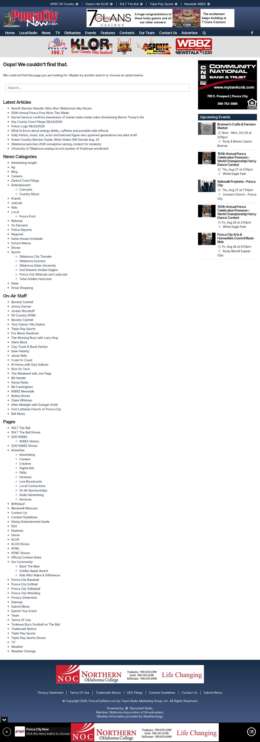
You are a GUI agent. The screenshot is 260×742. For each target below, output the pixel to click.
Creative (25, 464)
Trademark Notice (23, 629)
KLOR (15, 539)
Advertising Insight (24, 163)
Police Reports (21, 230)
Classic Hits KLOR (97, 4)
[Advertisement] (160, 18)
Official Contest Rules (26, 557)
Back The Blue (29, 566)
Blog (14, 172)
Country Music (29, 194)
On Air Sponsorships (33, 490)
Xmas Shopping (22, 288)
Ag (13, 167)
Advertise (189, 33)
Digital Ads (26, 468)
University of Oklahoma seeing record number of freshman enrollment (59, 148)
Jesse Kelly (19, 355)
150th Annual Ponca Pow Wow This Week (40, 113)
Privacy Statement (24, 597)
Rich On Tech (20, 369)
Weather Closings (23, 651)
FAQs (23, 472)
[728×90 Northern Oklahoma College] (145, 732)
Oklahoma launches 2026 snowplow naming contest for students (56, 144)
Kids (14, 207)
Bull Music (18, 414)
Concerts (25, 189)
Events (90, 33)
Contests (126, 33)
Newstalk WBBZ (195, 4)
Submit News (20, 606)
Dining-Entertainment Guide (30, 522)
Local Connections (32, 486)
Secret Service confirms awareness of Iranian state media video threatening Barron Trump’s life (77, 117)
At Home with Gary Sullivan (29, 364)
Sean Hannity (20, 351)
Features (108, 33)
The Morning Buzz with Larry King (34, 338)
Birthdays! (18, 504)
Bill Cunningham (22, 387)
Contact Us (168, 33)
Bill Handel (18, 378)
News (46, 33)
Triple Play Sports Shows (28, 638)
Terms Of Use (21, 620)
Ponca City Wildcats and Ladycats (43, 274)
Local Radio (28, 33)
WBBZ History (29, 441)
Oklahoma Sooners (32, 261)
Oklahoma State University (37, 265)
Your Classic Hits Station (28, 324)
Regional (17, 234)
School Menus (21, 243)
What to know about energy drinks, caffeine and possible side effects (59, 131)
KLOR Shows (20, 544)
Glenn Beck (19, 342)
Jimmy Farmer (21, 306)
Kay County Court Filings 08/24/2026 (36, 122)
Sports (15, 252)
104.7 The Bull (129, 4)
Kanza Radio (19, 382)
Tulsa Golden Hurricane (35, 279)
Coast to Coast (21, 360)
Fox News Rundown (25, 333)
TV (57, 33)
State (14, 283)
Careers (16, 176)
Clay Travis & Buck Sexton (29, 347)
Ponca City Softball (24, 584)
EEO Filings (135, 692)
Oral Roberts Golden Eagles (38, 270)
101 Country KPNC (23, 315)
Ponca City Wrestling (25, 593)
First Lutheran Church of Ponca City (36, 409)
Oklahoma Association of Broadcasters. (136, 712)
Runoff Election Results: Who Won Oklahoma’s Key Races (51, 108)
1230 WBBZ (19, 437)
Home (10, 33)
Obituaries (72, 33)
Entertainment (20, 185)
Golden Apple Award (33, 571)
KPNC (15, 548)
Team (15, 615)
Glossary (25, 477)
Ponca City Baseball (25, 580)
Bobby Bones (20, 396)
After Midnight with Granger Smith (34, 405)
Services (25, 499)
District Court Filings (25, 181)
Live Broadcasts (30, 481)
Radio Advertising (31, 495)
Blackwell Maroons (24, 508)
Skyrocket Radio (141, 708)
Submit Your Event (24, 611)
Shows (16, 247)
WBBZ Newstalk (22, 391)
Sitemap (17, 602)
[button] (204, 33)
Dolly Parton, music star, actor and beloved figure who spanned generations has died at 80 (74, 135)
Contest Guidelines (24, 517)
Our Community (22, 562)
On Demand (19, 225)
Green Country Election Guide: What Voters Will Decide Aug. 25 (55, 139)
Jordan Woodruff (23, 311)
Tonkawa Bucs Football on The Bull (35, 624)
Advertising (27, 455)
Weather (17, 647)
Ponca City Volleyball (25, 589)
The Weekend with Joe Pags (31, 373)
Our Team (147, 33)
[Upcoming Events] (207, 135)
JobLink (16, 203)
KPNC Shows (20, 553)
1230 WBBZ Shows (24, 446)
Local (15, 212)
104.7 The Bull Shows (25, 432)
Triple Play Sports (162, 4)
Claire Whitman (21, 400)
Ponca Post (27, 216)
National (16, 221)
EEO (14, 526)
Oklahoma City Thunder (35, 256)
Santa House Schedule (27, 239)
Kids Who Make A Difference (39, 575)
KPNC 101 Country (63, 4)
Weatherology (152, 716)
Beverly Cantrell (22, 302)
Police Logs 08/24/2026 (28, 126)
